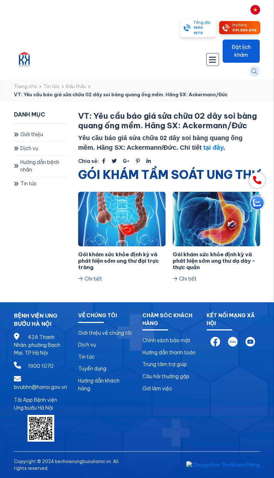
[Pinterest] (138, 161)
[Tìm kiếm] (254, 71)
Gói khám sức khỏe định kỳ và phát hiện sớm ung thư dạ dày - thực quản (214, 261)
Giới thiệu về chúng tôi (105, 333)
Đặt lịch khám (241, 51)
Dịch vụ (29, 148)
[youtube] (250, 341)
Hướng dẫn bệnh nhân (39, 166)
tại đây (213, 147)
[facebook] (215, 341)
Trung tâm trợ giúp (164, 364)
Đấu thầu (76, 86)
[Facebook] (103, 161)
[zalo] (233, 341)
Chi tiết (92, 279)
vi (247, 9)
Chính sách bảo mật (166, 340)
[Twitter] (114, 161)
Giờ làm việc (157, 388)
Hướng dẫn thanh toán (169, 352)
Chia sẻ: (88, 161)
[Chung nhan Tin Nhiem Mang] (223, 464)
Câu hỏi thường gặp (165, 376)
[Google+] (126, 161)
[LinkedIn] (148, 161)
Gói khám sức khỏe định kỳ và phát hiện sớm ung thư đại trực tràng (118, 261)
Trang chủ (25, 86)
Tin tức (52, 86)
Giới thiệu (31, 134)
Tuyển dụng (92, 368)
